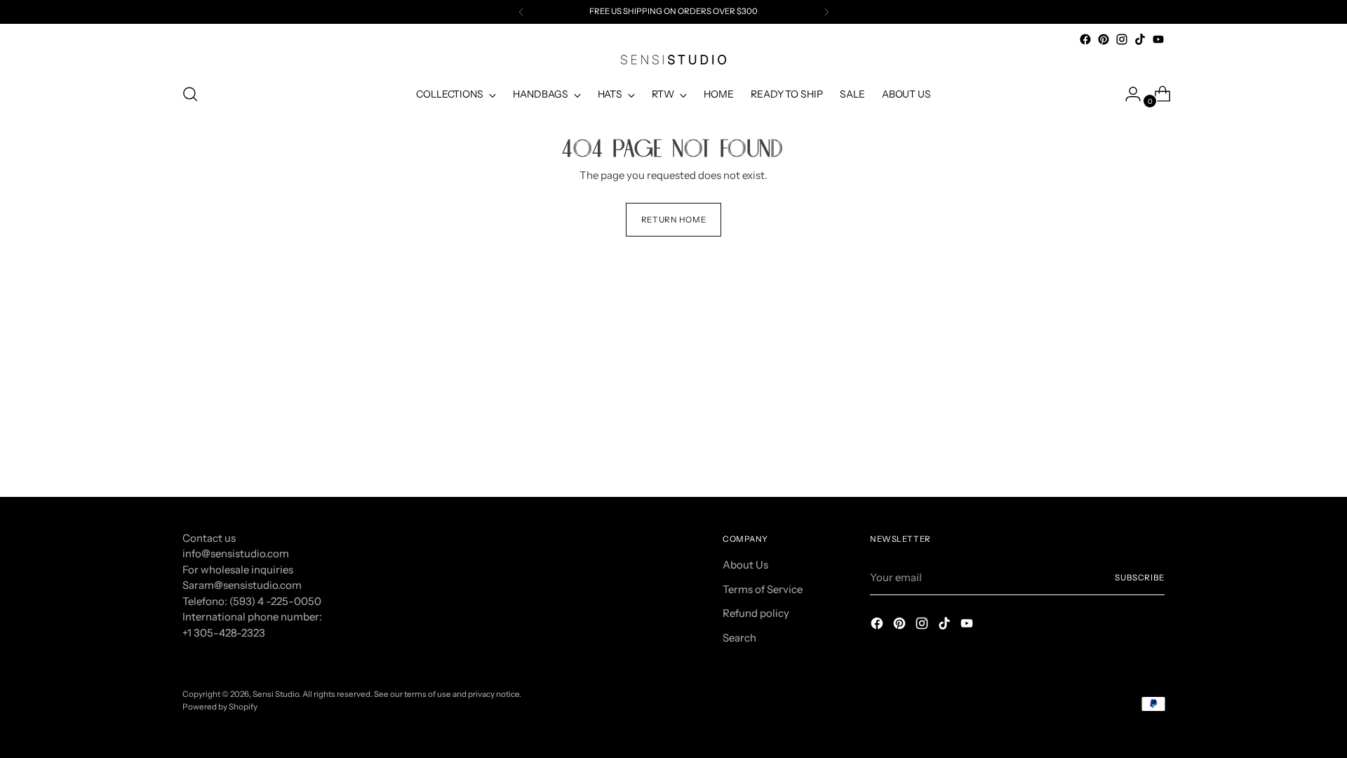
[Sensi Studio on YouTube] (1158, 39)
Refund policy (756, 613)
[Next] (826, 12)
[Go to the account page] (1127, 94)
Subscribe (1140, 578)
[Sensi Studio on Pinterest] (1103, 39)
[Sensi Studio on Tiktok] (1140, 39)
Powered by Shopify (219, 707)
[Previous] (521, 12)
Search (739, 637)
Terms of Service (763, 589)
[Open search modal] (190, 94)
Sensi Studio (276, 694)
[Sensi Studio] (673, 60)
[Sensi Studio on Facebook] (1085, 39)
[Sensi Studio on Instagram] (1121, 39)
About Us (745, 564)
